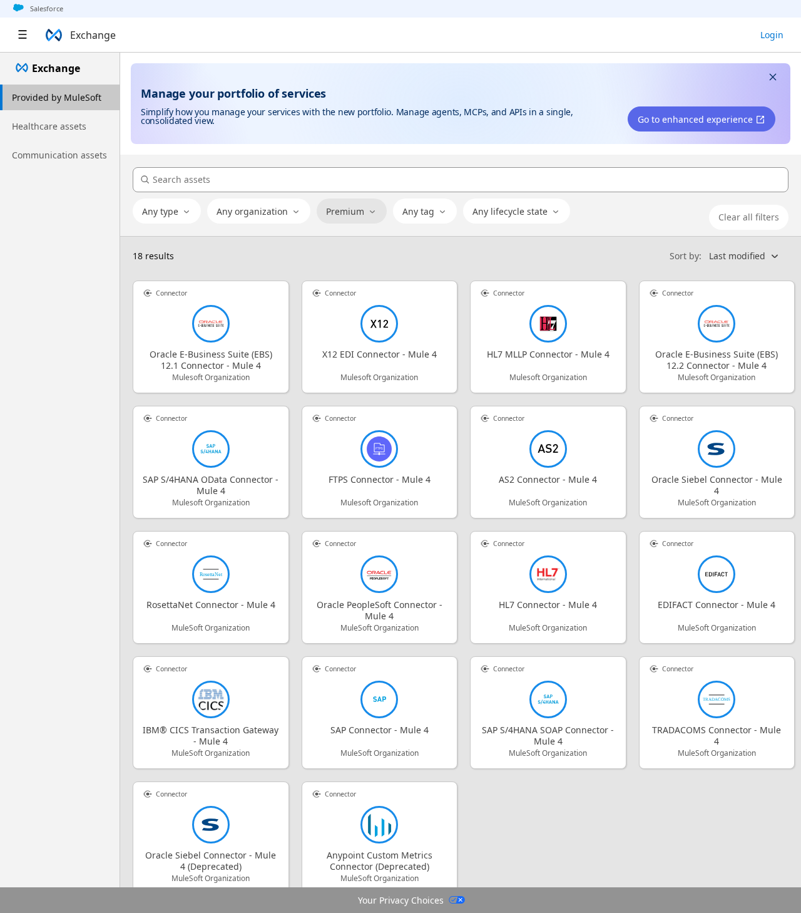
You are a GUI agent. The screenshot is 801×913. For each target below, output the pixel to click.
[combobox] (166, 211)
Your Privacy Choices (401, 900)
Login (771, 35)
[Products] (22, 35)
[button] (772, 79)
